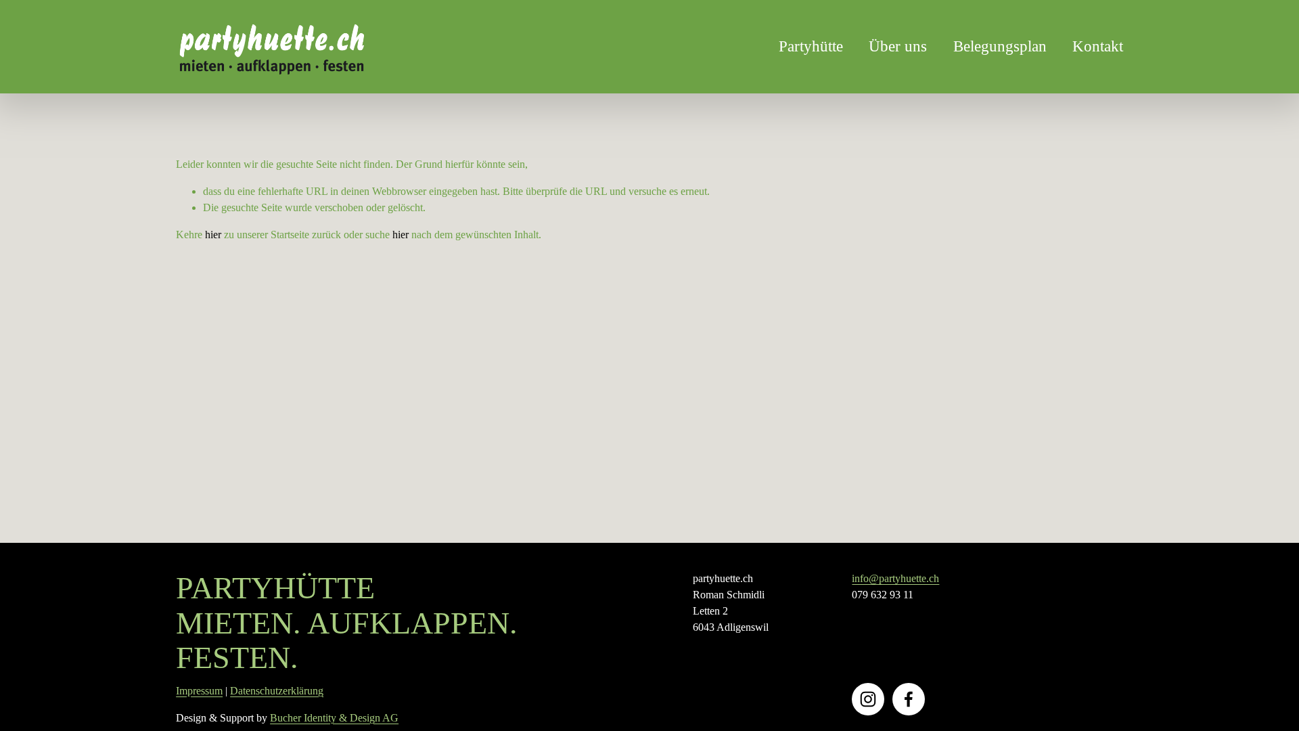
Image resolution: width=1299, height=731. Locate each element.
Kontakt (1097, 46)
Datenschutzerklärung (276, 690)
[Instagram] (868, 699)
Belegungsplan (1000, 46)
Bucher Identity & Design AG (334, 718)
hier (213, 234)
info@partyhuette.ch (895, 578)
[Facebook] (908, 699)
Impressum (199, 690)
